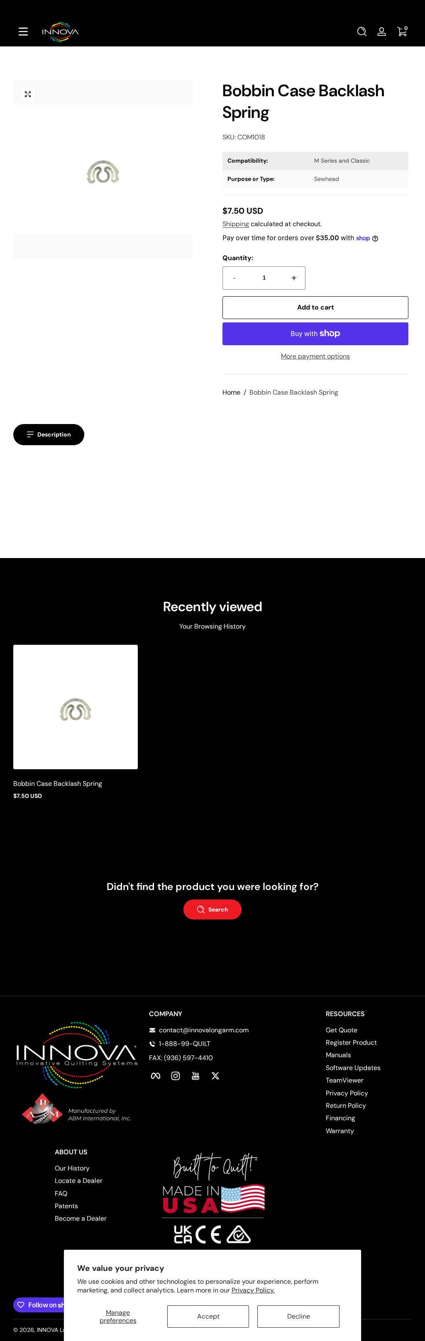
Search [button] (218, 909)
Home (231, 392)
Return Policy (346, 1105)
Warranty (340, 1130)
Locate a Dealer (79, 1180)
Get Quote (341, 1030)
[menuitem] (369, 1030)
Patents (66, 1206)
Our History (72, 1168)
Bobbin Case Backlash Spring (293, 392)
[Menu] (23, 31)
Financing (340, 1118)
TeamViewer (345, 1080)
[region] (212, 8)
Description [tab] (54, 434)
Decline (298, 1316)
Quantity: (237, 258)
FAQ (61, 1193)
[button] (362, 31)
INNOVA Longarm (60, 1330)
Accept (208, 1316)
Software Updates (353, 1067)
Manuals (338, 1055)
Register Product (351, 1042)
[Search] (362, 32)
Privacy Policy (347, 1093)
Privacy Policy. (253, 1290)
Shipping (235, 223)
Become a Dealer (81, 1218)
